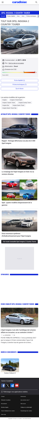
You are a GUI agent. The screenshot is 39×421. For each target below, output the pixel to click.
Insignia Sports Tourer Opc (9, 108)
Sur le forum (19, 88)
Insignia (4, 100)
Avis (18, 16)
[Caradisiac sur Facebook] (3, 386)
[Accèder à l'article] (19, 128)
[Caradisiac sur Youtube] (17, 386)
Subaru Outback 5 (10, 373)
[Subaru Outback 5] (10, 365)
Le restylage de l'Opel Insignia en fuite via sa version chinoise (18, 173)
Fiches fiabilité (11, 16)
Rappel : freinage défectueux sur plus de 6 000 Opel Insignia (18, 142)
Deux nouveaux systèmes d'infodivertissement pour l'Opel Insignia (16, 235)
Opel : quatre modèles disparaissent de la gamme (17, 204)
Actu (23, 16)
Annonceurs (23, 396)
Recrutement (4, 403)
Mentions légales (4, 407)
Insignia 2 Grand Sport (16, 100)
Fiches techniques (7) (19, 84)
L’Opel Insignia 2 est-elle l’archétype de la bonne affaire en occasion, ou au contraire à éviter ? (18, 331)
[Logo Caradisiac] (19, 3)
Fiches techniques (31, 16)
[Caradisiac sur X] (8, 386)
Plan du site (23, 403)
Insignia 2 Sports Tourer (8, 102)
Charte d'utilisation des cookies (8, 410)
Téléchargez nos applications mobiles (15, 392)
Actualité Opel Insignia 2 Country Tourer (15, 114)
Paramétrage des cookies (26, 410)
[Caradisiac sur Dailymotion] (12, 386)
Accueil (3, 16)
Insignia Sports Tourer (18, 105)
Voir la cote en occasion (16, 63)
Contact (3, 396)
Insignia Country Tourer (25, 102)
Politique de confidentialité (26, 407)
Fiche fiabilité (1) (19, 80)
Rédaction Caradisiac (6, 400)
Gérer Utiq (3, 414)
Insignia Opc (5, 105)
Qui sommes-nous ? (25, 400)
